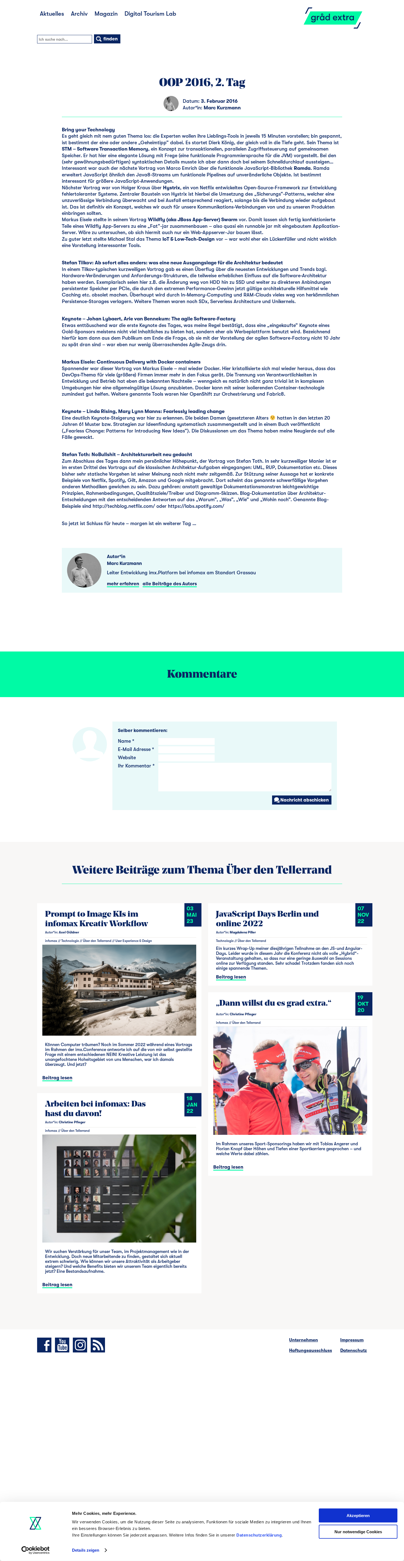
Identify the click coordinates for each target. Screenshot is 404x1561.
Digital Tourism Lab (150, 13)
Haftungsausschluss (310, 1350)
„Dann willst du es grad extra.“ (273, 1003)
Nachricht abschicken (304, 800)
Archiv (79, 13)
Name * (126, 741)
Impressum (352, 1340)
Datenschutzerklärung (259, 1535)
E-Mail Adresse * (136, 749)
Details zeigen (85, 1550)
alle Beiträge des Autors (170, 583)
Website (127, 757)
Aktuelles (52, 13)
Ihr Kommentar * (136, 766)
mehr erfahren (123, 583)
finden (110, 38)
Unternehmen (303, 1340)
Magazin (106, 13)
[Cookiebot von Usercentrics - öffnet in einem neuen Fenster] (36, 1550)
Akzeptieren (358, 1515)
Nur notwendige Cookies (358, 1531)
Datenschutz (353, 1350)
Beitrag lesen (57, 1077)
